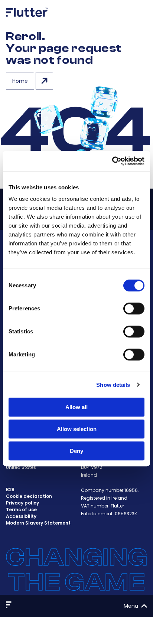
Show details (113, 385)
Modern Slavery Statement (38, 523)
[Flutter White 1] (27, 19)
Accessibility (21, 516)
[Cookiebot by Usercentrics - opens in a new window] (111, 161)
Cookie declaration (29, 496)
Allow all (76, 407)
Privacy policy (22, 503)
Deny (76, 451)
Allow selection (77, 429)
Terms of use (21, 509)
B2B (10, 489)
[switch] (133, 308)
